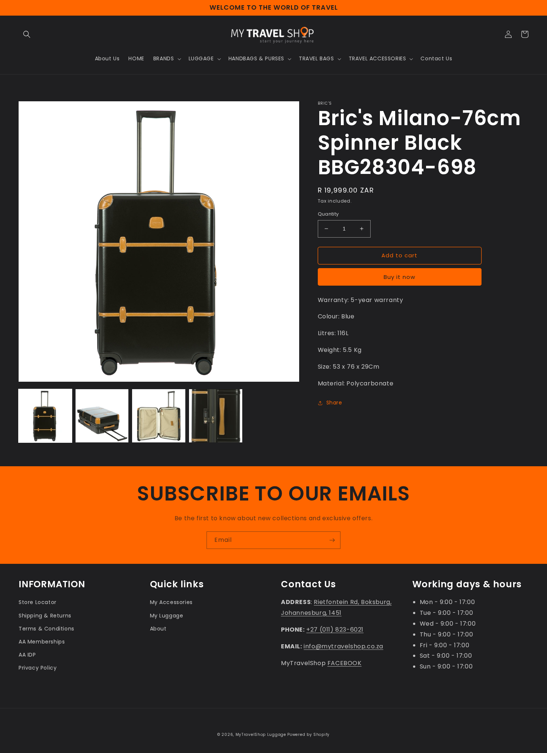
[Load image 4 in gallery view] (215, 415)
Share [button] (334, 402)
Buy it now (399, 277)
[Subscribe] (332, 540)
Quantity (328, 213)
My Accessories (171, 602)
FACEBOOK (344, 663)
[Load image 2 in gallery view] (102, 415)
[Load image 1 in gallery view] (45, 415)
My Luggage (166, 615)
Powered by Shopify (308, 734)
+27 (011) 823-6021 (335, 629)
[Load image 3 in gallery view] (158, 415)
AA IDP (27, 654)
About (158, 628)
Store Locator (38, 602)
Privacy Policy (38, 667)
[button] (27, 34)
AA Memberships (42, 641)
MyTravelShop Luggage (261, 734)
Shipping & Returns (45, 615)
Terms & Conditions (46, 628)
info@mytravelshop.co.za (343, 646)
